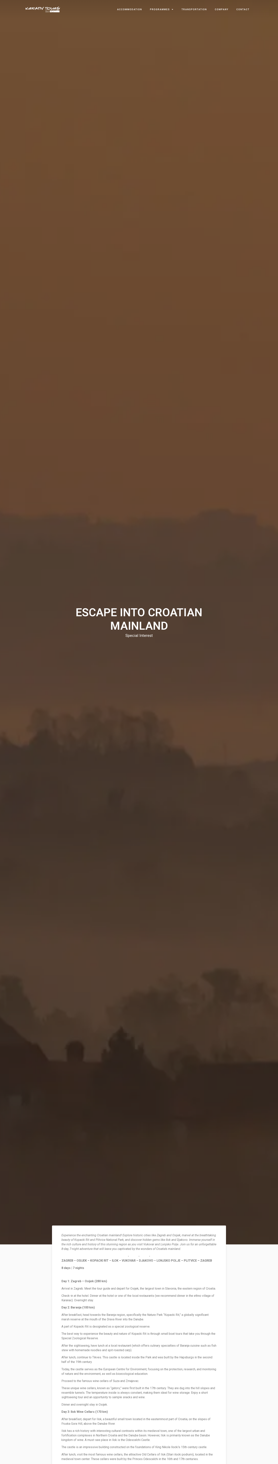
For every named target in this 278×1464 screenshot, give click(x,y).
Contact (242, 9)
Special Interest (139, 635)
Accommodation (129, 9)
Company (221, 9)
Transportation (194, 9)
